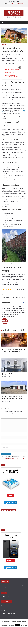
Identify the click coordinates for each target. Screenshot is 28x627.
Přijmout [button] (17, 625)
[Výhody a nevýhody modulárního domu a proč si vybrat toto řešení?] (14, 381)
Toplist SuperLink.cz (5, 596)
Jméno (3, 434)
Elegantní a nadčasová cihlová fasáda (12, 69)
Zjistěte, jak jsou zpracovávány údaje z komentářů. (13, 458)
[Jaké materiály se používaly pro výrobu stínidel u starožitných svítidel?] (14, 334)
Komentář (4, 417)
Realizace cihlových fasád (9, 71)
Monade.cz (12, 54)
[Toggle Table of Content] (19, 67)
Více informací (23, 625)
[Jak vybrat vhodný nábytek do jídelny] (14, 359)
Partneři (3, 610)
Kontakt (3, 605)
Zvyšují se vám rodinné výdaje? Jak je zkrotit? (14, 297)
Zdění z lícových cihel (10, 72)
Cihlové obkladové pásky (11, 75)
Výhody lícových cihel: (12, 73)
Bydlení (4, 44)
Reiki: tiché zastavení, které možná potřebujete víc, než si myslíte (15, 4)
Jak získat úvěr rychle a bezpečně (11, 294)
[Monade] (2, 22)
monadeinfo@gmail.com (13, 587)
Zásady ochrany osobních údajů (8, 613)
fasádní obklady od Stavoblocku (9, 115)
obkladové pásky (14, 190)
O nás (2, 608)
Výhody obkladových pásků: (13, 76)
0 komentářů (17, 54)
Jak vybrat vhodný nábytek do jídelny (13, 374)
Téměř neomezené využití (9, 78)
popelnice (14, 282)
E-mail (3, 441)
